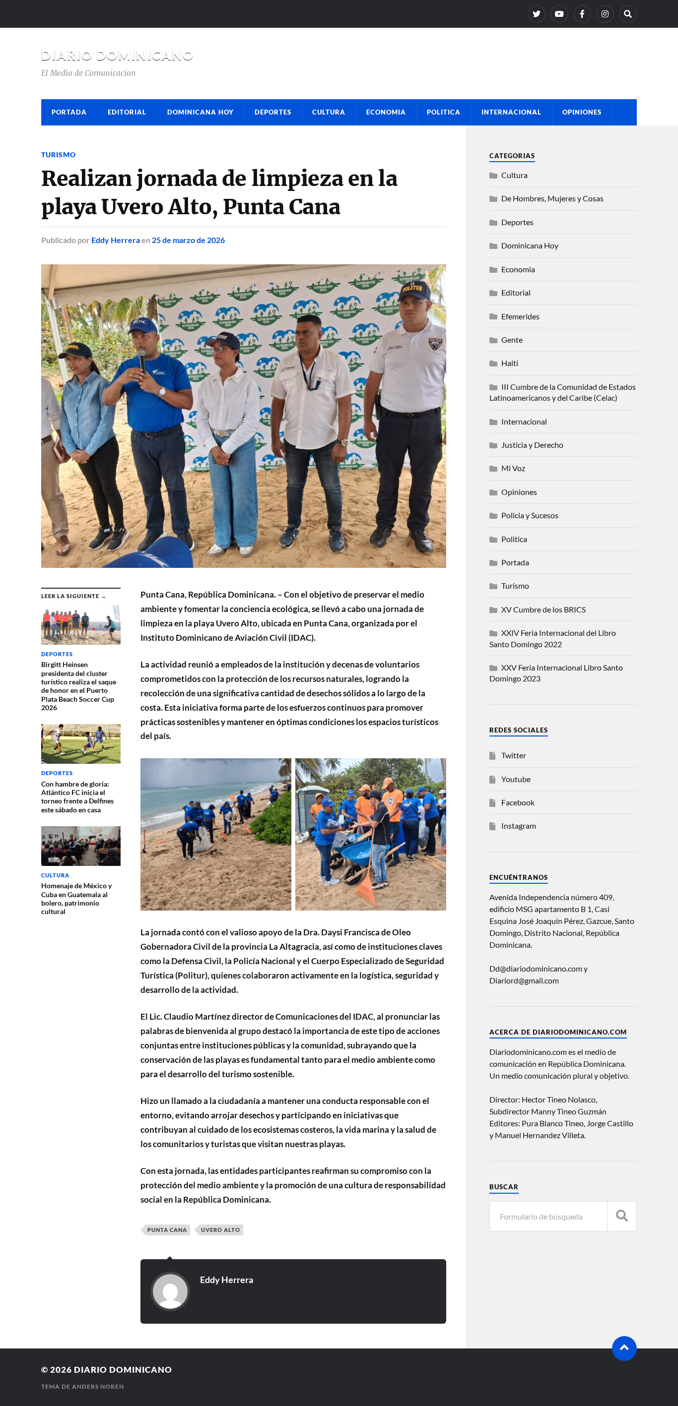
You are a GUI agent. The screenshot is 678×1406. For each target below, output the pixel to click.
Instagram (518, 825)
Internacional (511, 112)
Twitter (513, 755)
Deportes (273, 112)
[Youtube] (559, 14)
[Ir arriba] (624, 1348)
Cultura (328, 112)
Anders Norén (98, 1386)
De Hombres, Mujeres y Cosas (552, 198)
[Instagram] (605, 14)
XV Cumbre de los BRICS (543, 609)
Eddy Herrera (115, 240)
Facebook (518, 802)
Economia (386, 112)
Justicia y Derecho (532, 444)
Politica (444, 112)
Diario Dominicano (117, 55)
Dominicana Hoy (200, 112)
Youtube (516, 779)
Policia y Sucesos (529, 515)
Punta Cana (167, 1229)
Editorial (127, 112)
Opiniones (582, 112)
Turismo (58, 154)
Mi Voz (513, 468)
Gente (512, 339)
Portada (69, 112)
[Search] (628, 14)
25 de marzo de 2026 (188, 240)
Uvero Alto (220, 1229)
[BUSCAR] (622, 1216)
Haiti (509, 362)
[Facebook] (582, 14)
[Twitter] (536, 14)
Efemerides (520, 316)
